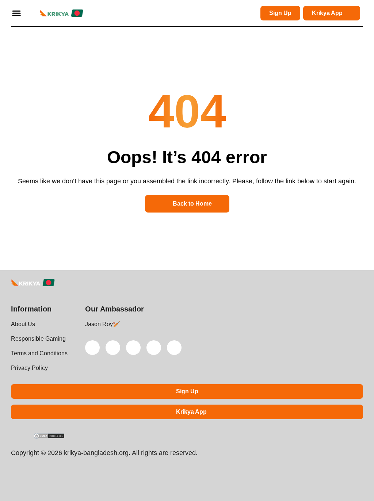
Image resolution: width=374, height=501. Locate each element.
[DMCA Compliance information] (49, 436)
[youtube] (113, 347)
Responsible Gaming (38, 339)
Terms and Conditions (39, 353)
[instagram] (153, 347)
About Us (23, 324)
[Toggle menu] (16, 13)
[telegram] (133, 347)
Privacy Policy (29, 368)
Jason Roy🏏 (102, 324)
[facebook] (174, 347)
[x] (92, 347)
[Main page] (61, 13)
